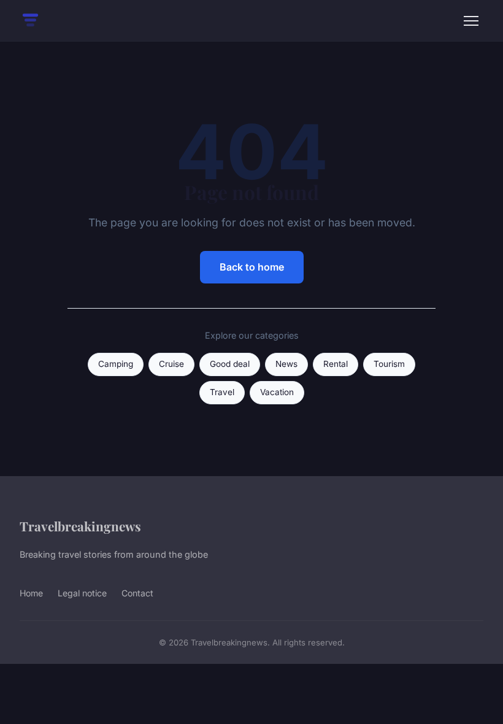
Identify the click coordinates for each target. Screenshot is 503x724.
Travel (222, 392)
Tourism (389, 364)
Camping (115, 364)
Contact (137, 593)
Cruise (171, 364)
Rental (335, 364)
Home (31, 593)
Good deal (230, 364)
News (286, 364)
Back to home (252, 267)
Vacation (277, 392)
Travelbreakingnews (80, 525)
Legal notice (82, 593)
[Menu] (471, 21)
